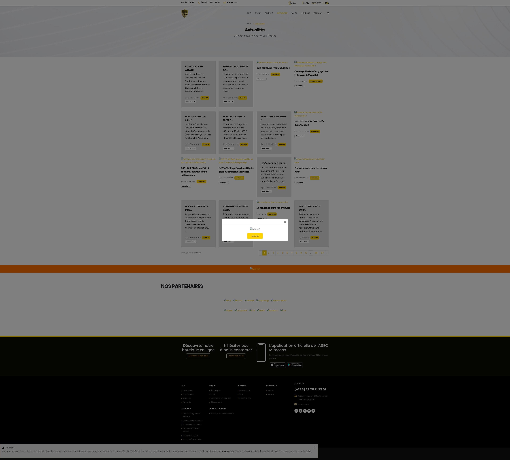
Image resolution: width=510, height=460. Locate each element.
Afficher (255, 236)
